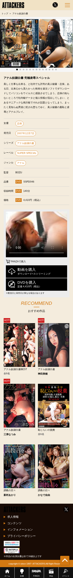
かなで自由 (44, 495)
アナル (20, 163)
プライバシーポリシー (21, 536)
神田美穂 (43, 374)
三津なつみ (10, 434)
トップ (4, 13)
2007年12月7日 (25, 133)
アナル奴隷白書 (25, 143)
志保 (19, 123)
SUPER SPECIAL (26, 153)
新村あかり (10, 495)
